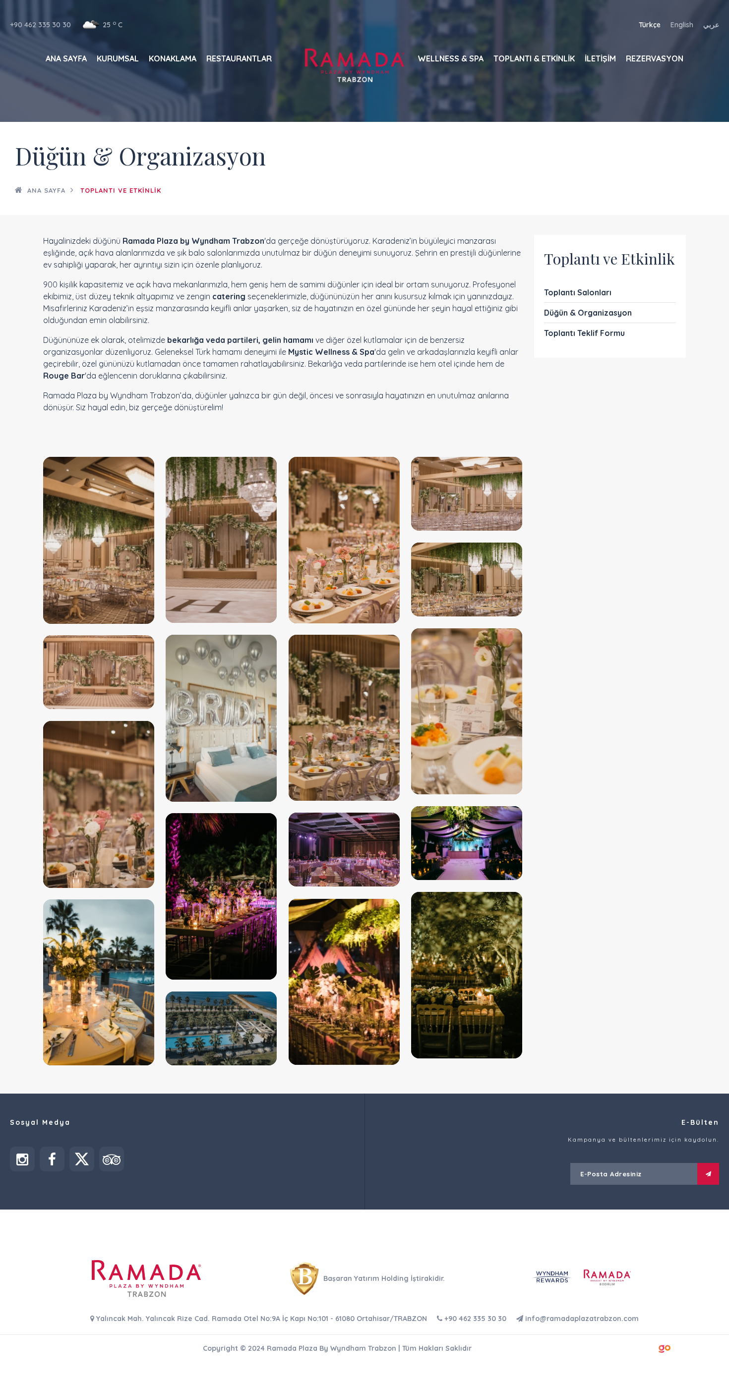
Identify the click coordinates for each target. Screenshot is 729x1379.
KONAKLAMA (172, 58)
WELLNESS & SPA (451, 58)
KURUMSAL (118, 58)
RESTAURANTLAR (239, 58)
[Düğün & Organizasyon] (98, 540)
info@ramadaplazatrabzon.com (581, 1318)
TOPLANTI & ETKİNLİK (534, 58)
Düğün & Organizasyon (588, 313)
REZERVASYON (654, 58)
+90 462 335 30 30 (40, 24)
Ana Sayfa (46, 190)
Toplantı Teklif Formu (584, 333)
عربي (711, 24)
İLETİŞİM (600, 58)
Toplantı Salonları (577, 292)
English (681, 24)
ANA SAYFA (66, 58)
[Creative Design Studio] (665, 1347)
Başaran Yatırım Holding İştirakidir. (383, 1278)
